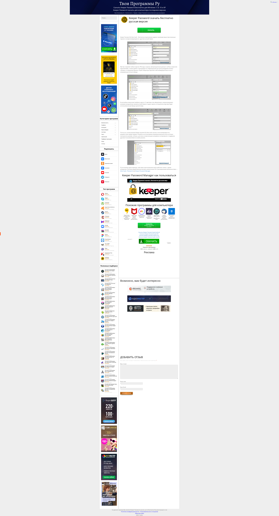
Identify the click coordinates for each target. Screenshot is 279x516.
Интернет (103, 127)
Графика (103, 125)
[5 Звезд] (151, 245)
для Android (149, 232)
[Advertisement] (149, 266)
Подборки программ (106, 139)
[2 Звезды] (148, 245)
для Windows (149, 225)
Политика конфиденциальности (130, 511)
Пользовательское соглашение (149, 511)
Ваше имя (123, 381)
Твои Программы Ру (139, 3)
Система (103, 132)
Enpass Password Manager (143, 171)
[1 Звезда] (146, 245)
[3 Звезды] (149, 245)
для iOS (149, 234)
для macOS (149, 237)
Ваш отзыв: (123, 364)
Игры (102, 141)
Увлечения (104, 136)
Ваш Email (123, 387)
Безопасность (104, 122)
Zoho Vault (123, 171)
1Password (130, 171)
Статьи (103, 143)
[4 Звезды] (150, 245)
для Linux (149, 235)
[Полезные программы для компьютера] (0, 233)
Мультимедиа (104, 129)
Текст (102, 134)
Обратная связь (139, 513)
